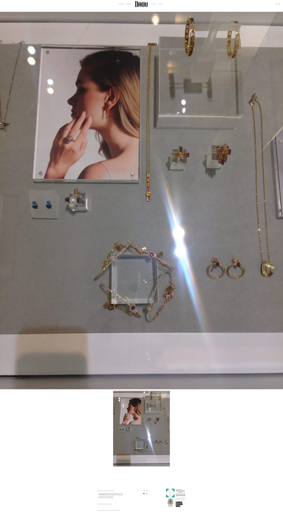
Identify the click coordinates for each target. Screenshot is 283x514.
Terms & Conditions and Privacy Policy (105, 504)
